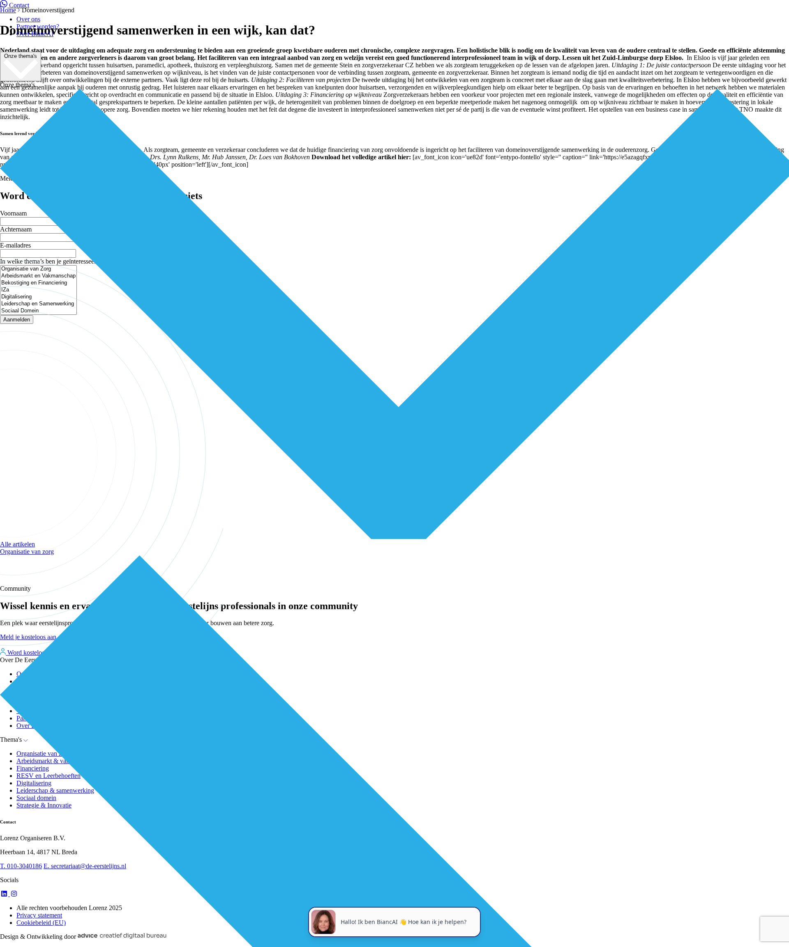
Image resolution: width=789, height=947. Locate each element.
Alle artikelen (17, 544)
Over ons (28, 19)
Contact (19, 5)
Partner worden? (37, 26)
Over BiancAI (34, 33)
